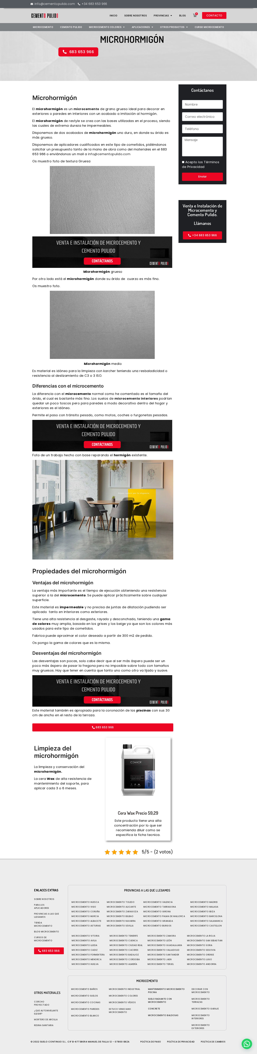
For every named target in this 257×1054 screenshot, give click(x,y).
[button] (247, 1044)
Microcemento (43, 27)
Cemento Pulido (71, 27)
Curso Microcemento (209, 27)
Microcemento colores (105, 27)
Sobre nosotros (135, 15)
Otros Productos (172, 27)
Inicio (113, 15)
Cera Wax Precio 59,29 (138, 813)
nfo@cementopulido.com (110, 154)
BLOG (182, 15)
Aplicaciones (141, 27)
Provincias (161, 15)
